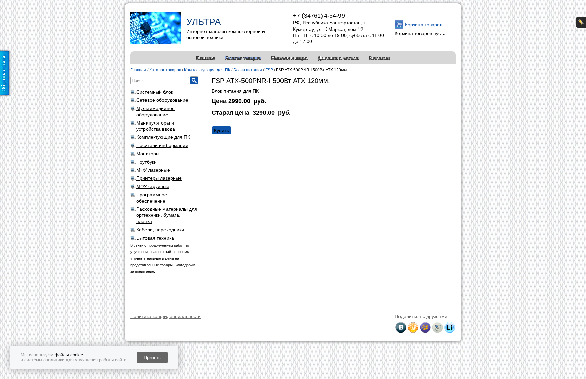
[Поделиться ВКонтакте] (400, 327)
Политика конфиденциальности (165, 316)
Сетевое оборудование (162, 100)
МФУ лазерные (153, 170)
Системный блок (154, 92)
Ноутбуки (146, 162)
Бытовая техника (155, 238)
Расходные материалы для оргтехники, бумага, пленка (166, 215)
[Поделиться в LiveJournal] (437, 327)
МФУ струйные (152, 186)
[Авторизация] (581, 22)
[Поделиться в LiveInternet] (449, 327)
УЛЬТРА (203, 22)
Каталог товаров (243, 57)
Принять (152, 357)
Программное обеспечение (151, 198)
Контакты (379, 57)
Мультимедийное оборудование (155, 111)
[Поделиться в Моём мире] (425, 327)
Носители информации (162, 145)
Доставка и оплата (338, 57)
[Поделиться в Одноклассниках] (413, 327)
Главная (205, 57)
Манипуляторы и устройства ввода (155, 126)
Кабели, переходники (160, 229)
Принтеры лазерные (159, 178)
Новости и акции (289, 57)
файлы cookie (69, 354)
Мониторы (147, 153)
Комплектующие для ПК (163, 137)
